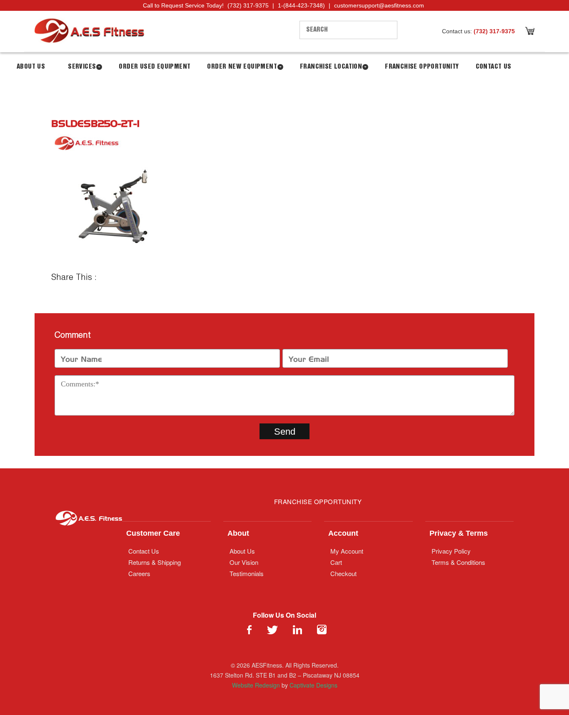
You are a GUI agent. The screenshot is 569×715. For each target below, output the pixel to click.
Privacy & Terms (458, 533)
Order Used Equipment (154, 67)
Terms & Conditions (458, 562)
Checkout (343, 573)
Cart (336, 562)
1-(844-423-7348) (301, 5)
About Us (31, 67)
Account (343, 533)
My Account (346, 551)
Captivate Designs (313, 685)
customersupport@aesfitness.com (379, 5)
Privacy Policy (451, 551)
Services (82, 67)
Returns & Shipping (154, 562)
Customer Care (153, 533)
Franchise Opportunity (422, 67)
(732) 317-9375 (248, 5)
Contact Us (494, 67)
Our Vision (244, 562)
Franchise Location (331, 67)
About (238, 533)
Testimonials (247, 573)
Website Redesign (256, 685)
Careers (139, 573)
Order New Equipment (242, 67)
